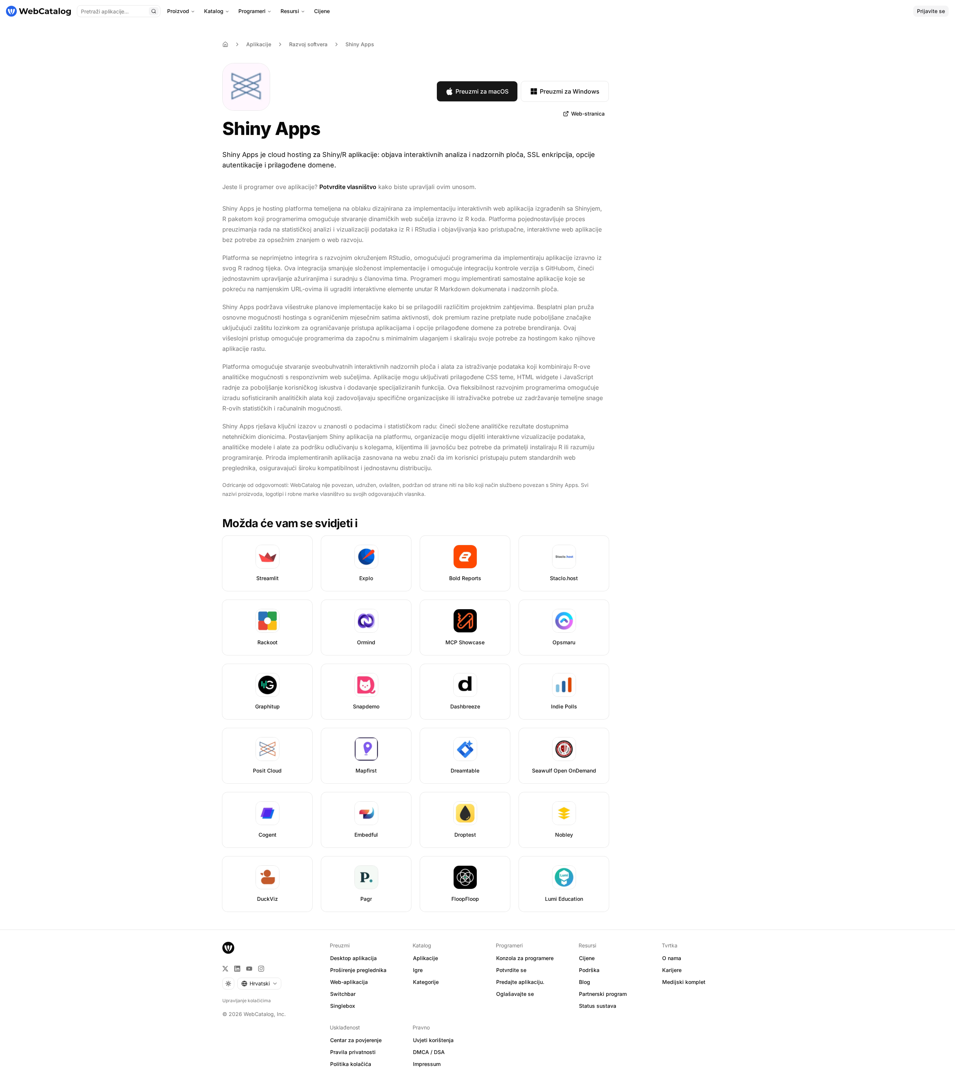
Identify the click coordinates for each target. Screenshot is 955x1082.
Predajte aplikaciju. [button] (520, 982)
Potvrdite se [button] (511, 970)
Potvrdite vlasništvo (347, 187)
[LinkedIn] (237, 969)
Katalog (213, 11)
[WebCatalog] (228, 948)
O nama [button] (671, 958)
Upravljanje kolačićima (246, 1000)
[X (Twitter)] (225, 969)
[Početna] (38, 11)
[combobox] (259, 984)
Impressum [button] (427, 1064)
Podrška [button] (589, 970)
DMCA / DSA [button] (429, 1052)
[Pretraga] (153, 11)
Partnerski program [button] (603, 994)
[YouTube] (249, 969)
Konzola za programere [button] (525, 958)
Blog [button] (584, 982)
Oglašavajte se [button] (515, 994)
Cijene (322, 11)
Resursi (290, 11)
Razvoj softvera (308, 44)
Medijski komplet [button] (683, 982)
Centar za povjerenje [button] (356, 1040)
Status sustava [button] (597, 1006)
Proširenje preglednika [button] (358, 970)
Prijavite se (931, 11)
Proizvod (178, 11)
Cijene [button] (587, 958)
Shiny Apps (359, 44)
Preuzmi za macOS (481, 91)
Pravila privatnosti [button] (353, 1052)
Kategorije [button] (426, 982)
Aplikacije (258, 44)
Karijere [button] (672, 970)
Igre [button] (418, 970)
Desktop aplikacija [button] (353, 958)
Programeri (252, 11)
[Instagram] (261, 969)
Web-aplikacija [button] (349, 982)
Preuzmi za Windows (569, 91)
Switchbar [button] (343, 994)
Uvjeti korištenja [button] (433, 1040)
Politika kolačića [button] (350, 1064)
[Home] (225, 44)
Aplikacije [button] (425, 958)
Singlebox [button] (342, 1006)
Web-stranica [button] (588, 113)
